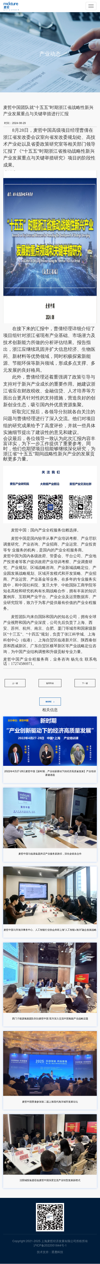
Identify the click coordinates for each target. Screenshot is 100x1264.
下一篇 (85, 683)
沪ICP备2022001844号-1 (50, 1245)
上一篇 (15, 683)
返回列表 (50, 683)
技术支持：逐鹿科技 (50, 1252)
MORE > (50, 701)
